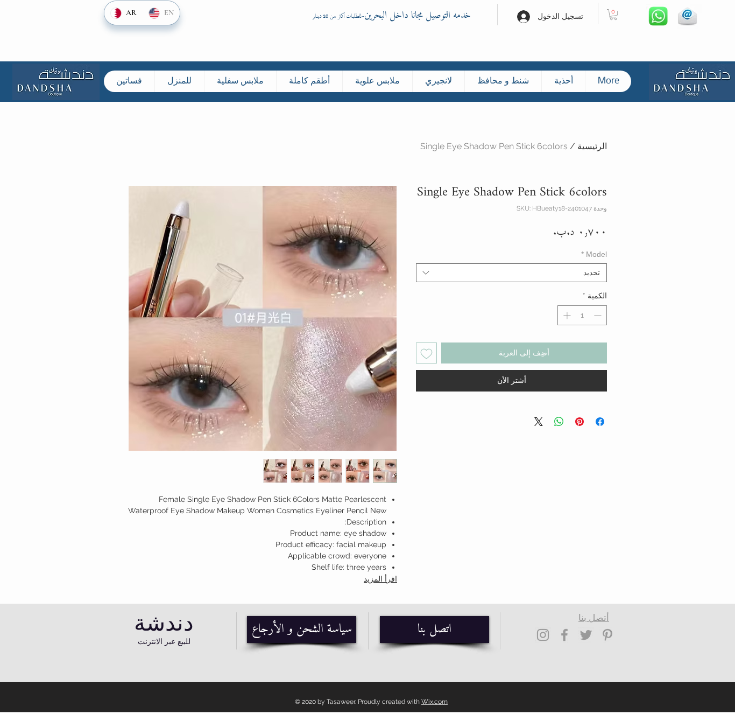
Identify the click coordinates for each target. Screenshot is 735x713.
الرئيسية (592, 146)
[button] (613, 14)
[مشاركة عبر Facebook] (599, 421)
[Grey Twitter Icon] (586, 635)
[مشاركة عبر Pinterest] (579, 421)
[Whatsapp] (658, 16)
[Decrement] (598, 315)
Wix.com (434, 701)
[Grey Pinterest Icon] (607, 635)
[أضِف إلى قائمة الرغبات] (426, 353)
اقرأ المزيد (380, 579)
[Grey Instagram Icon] (543, 635)
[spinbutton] (582, 315)
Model (594, 254)
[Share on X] (538, 421)
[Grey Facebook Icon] (564, 635)
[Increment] (566, 315)
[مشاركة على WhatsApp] (559, 421)
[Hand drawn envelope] (687, 16)
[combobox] (511, 272)
